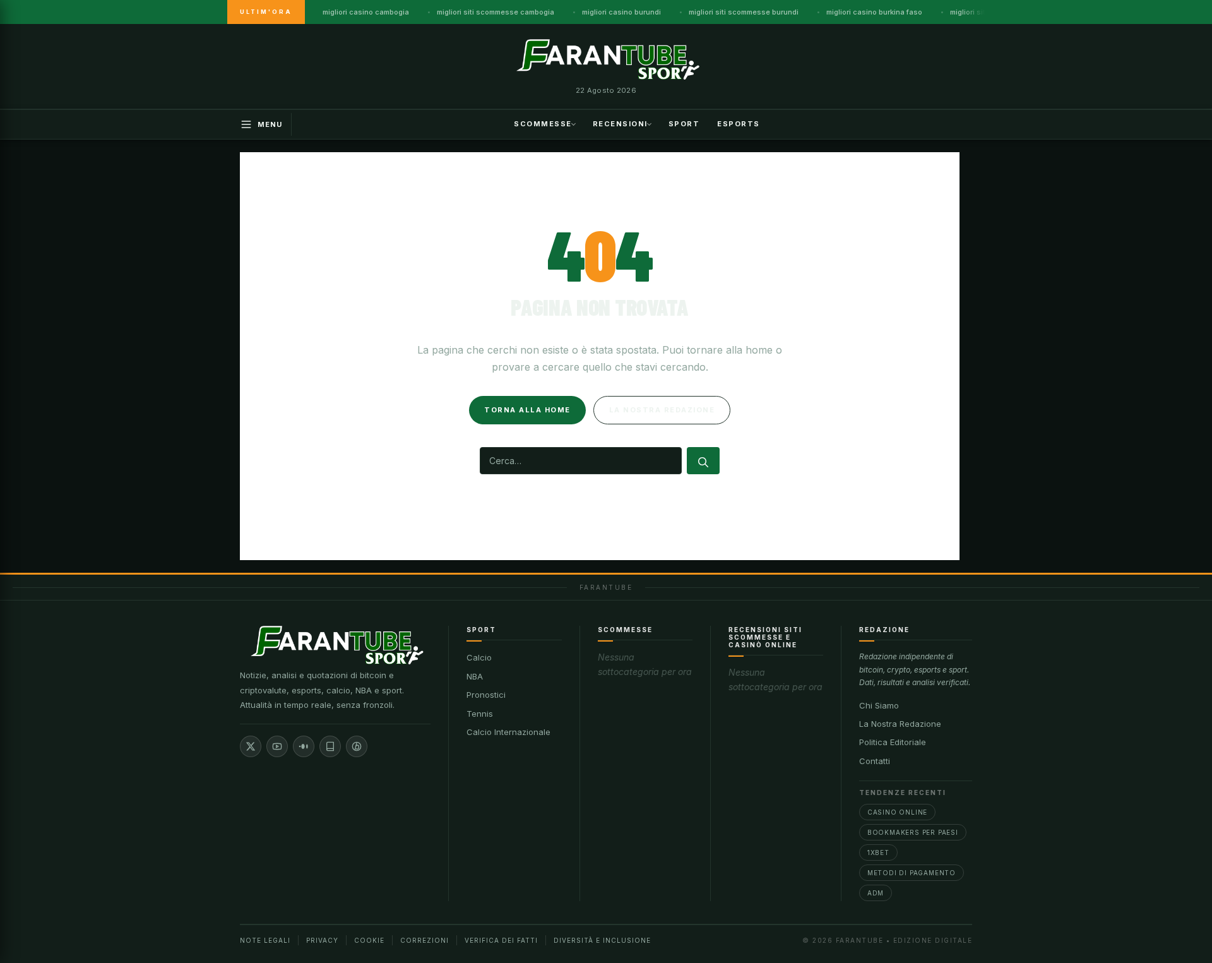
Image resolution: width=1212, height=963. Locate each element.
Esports (738, 123)
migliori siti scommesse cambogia (495, 12)
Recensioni (620, 123)
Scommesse (543, 123)
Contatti (874, 761)
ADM (875, 893)
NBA (474, 676)
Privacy (322, 940)
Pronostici (486, 695)
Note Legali (265, 940)
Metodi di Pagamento (911, 872)
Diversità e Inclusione (602, 940)
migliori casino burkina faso (874, 12)
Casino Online (897, 812)
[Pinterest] (356, 746)
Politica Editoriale (892, 742)
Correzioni (424, 940)
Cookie (369, 940)
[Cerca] (703, 460)
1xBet (878, 852)
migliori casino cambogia (366, 12)
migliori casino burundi (621, 12)
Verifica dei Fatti (501, 940)
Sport (684, 123)
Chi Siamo (879, 705)
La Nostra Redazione (900, 724)
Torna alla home (527, 409)
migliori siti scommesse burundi (744, 12)
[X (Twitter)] (250, 746)
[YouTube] (277, 746)
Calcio (479, 657)
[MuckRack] (330, 746)
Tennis (479, 714)
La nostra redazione (662, 409)
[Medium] (303, 746)
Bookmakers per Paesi (912, 832)
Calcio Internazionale (508, 732)
